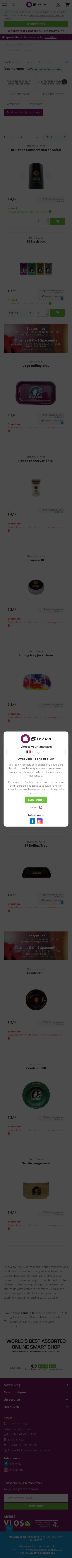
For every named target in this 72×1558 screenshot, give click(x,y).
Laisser (34, 807)
